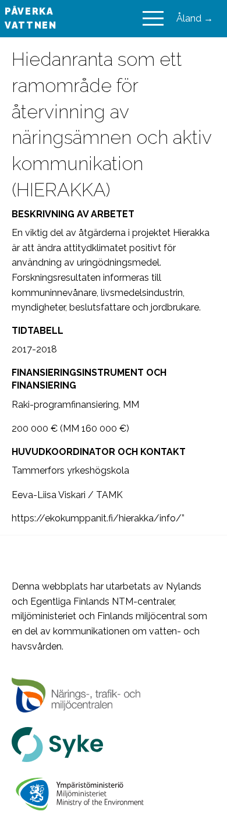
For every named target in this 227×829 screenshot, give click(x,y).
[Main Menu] (153, 18)
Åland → (194, 18)
